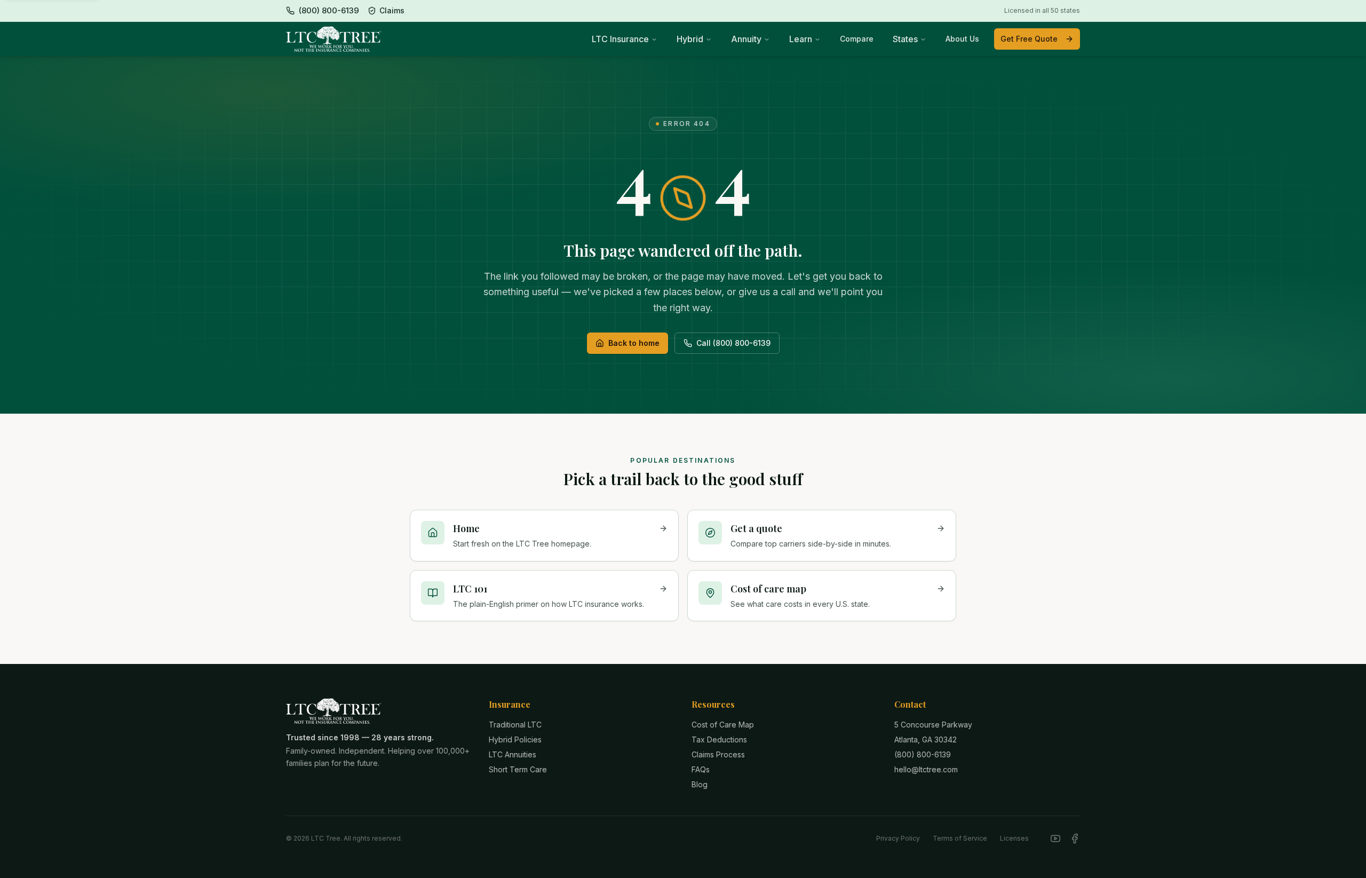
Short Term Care (518, 769)
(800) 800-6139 (922, 754)
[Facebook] (1074, 838)
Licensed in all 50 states (1042, 10)
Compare (856, 38)
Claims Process (718, 754)
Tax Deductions (719, 739)
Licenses (1014, 838)
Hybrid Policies (515, 739)
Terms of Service (960, 838)
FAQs (701, 769)
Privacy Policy (898, 838)
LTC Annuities (512, 754)
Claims (391, 10)
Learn (800, 39)
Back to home (634, 342)
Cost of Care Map (723, 724)
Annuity (746, 39)
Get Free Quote (1029, 38)
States (905, 39)
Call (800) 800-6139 (733, 342)
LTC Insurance (620, 39)
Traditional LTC (515, 724)
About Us (962, 38)
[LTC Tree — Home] (333, 39)
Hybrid (690, 39)
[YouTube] (1055, 838)
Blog (700, 784)
